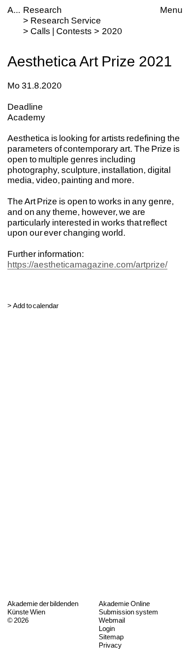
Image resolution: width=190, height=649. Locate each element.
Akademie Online (124, 603)
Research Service (65, 20)
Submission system (128, 612)
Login (107, 628)
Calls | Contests (60, 31)
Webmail (112, 620)
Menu (171, 10)
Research (42, 10)
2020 (112, 31)
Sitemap (111, 637)
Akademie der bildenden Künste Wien (42, 608)
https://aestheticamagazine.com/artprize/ (87, 264)
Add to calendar (36, 306)
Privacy (110, 645)
